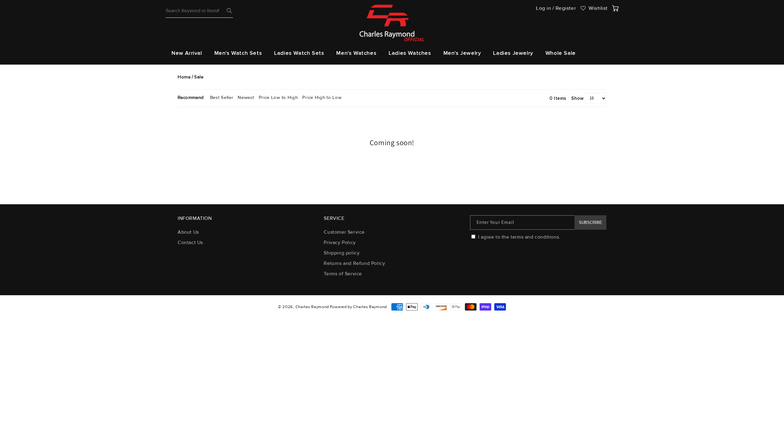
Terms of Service (343, 274)
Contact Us (190, 242)
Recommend (191, 97)
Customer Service (344, 232)
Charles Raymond (312, 306)
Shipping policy (342, 253)
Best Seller (221, 97)
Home (184, 77)
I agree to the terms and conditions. (518, 237)
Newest (246, 97)
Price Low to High (278, 97)
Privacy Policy (340, 242)
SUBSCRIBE (590, 222)
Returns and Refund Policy (354, 263)
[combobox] (199, 11)
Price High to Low (321, 97)
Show (577, 98)
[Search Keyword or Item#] (229, 10)
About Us (188, 232)
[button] (238, 53)
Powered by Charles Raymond (358, 306)
